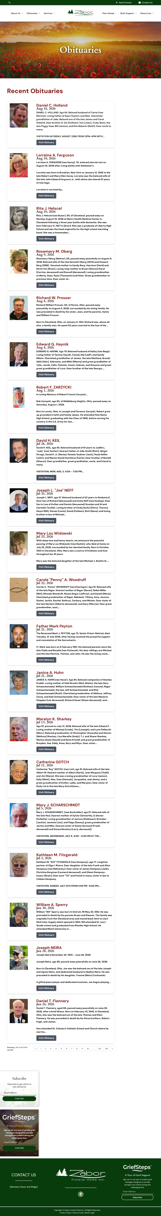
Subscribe (137, 1197)
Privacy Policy (65, 1213)
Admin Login (89, 1213)
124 (99, 1048)
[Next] (112, 1048)
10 (88, 1048)
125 (106, 1048)
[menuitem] (17, 13)
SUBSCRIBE (19, 1098)
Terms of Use (78, 1213)
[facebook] (81, 1194)
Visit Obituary (46, 142)
